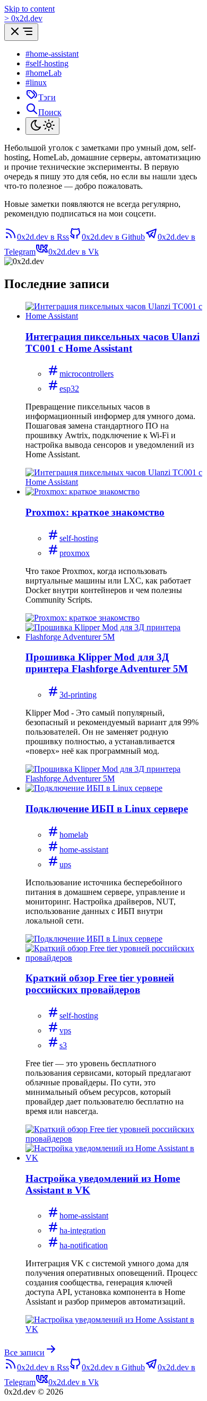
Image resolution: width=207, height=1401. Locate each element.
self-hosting (78, 538)
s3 (63, 1045)
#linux (36, 82)
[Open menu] (21, 32)
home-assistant (83, 849)
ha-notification (83, 1245)
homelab (73, 834)
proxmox (74, 553)
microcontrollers (86, 373)
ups (65, 864)
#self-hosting (46, 63)
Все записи (24, 1352)
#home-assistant (52, 53)
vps (65, 1030)
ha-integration (82, 1230)
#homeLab (43, 72)
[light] (42, 126)
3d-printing (78, 694)
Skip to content (29, 8)
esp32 (69, 388)
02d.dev (23, 18)
